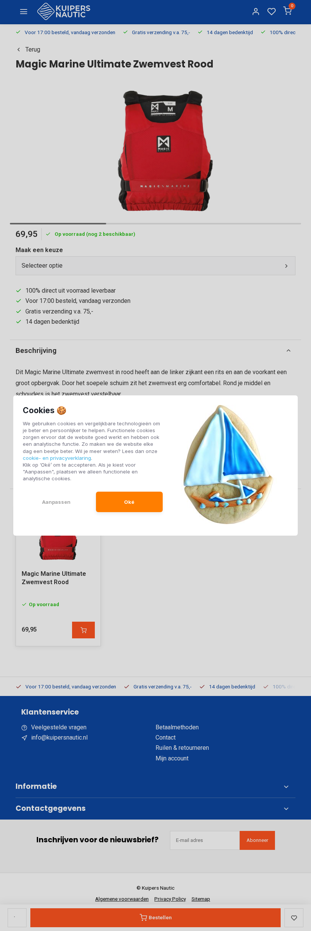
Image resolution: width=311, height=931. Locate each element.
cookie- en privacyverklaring (57, 458)
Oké (129, 502)
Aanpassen (56, 502)
